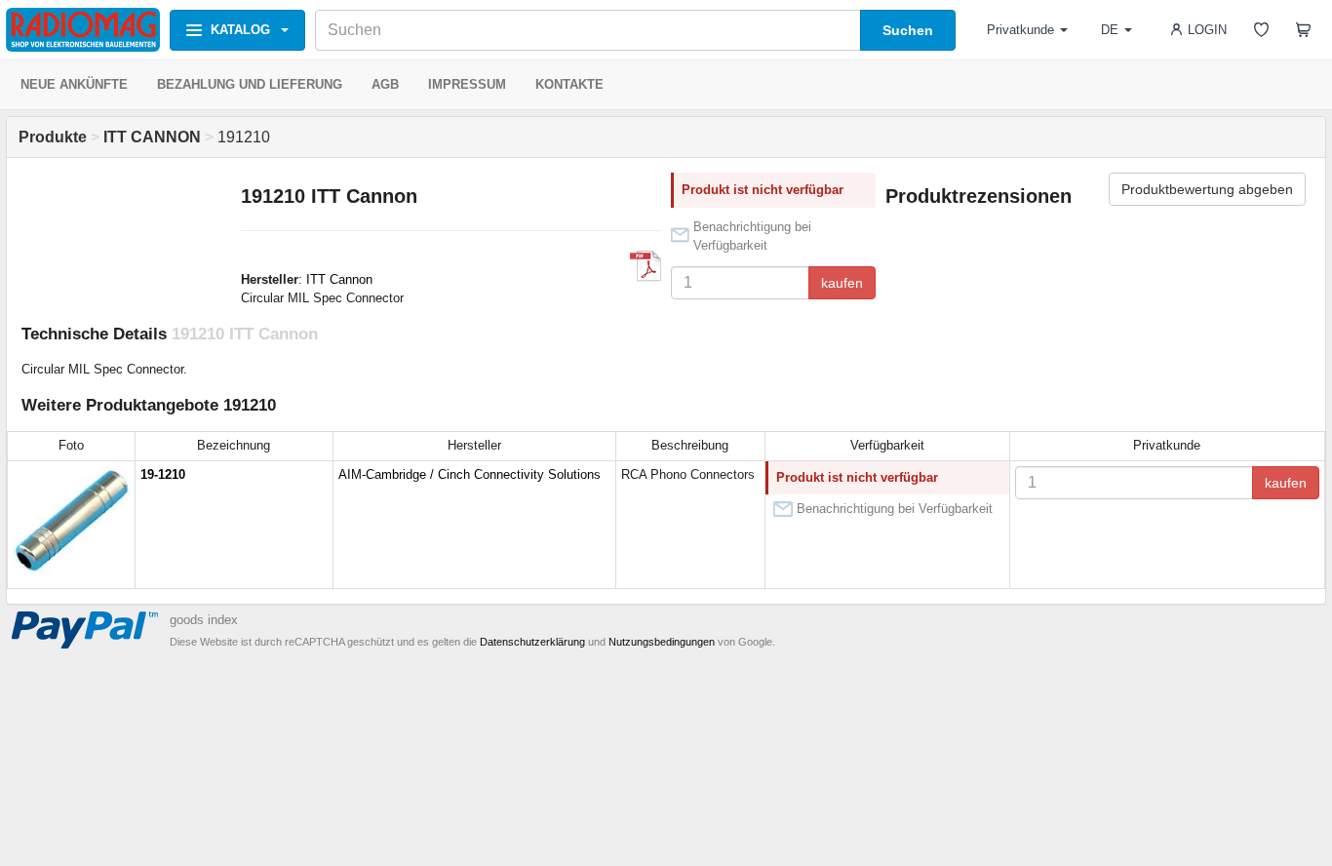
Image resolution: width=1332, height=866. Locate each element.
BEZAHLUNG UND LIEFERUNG (249, 84)
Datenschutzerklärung (532, 642)
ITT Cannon (339, 279)
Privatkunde (1020, 29)
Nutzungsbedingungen (661, 642)
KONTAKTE (569, 84)
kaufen (842, 283)
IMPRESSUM (467, 84)
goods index (204, 619)
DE (1109, 29)
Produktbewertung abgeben (1207, 189)
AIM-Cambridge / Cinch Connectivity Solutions (469, 474)
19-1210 (162, 474)
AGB (385, 84)
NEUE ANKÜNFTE (74, 84)
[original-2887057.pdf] (645, 266)
